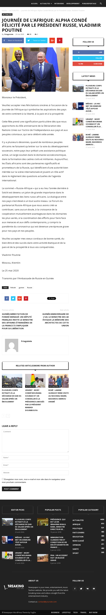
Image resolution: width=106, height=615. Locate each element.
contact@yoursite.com (47, 601)
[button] (100, 3)
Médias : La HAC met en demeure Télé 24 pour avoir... (93, 107)
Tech (75, 612)
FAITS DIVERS (78, 532)
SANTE (76, 549)
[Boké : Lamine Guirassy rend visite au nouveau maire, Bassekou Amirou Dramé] (58, 381)
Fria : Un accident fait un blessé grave (59, 557)
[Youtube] (94, 589)
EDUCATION (78, 536)
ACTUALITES (45, 3)
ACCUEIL (34, 3)
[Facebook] (75, 589)
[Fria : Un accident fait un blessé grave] (42, 558)
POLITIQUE (77, 528)
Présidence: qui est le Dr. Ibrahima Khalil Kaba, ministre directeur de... (58, 524)
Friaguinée (8, 34)
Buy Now (93, 612)
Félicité (13, 288)
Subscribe (98, 64)
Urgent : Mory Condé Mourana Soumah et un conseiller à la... (94, 123)
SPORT (76, 553)
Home (4, 10)
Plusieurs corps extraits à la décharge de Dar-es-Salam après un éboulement (12, 396)
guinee (21, 288)
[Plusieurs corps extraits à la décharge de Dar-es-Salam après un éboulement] (12, 381)
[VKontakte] (87, 589)
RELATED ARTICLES (25, 365)
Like (100, 52)
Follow (99, 58)
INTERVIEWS (59, 3)
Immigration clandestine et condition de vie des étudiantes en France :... (59, 542)
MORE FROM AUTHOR (44, 365)
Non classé (78, 541)
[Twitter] (81, 589)
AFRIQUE (76, 524)
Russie (29, 288)
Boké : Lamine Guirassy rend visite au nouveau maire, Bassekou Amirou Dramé (58, 396)
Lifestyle (66, 612)
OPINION (77, 545)
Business (55, 612)
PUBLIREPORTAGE (89, 3)
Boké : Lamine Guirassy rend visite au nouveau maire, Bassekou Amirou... (95, 139)
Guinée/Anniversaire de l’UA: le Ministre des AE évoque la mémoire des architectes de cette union (55, 320)
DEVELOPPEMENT (73, 3)
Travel (83, 612)
